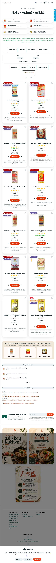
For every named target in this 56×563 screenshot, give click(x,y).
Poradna (25, 512)
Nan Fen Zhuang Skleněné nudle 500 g (41, 143)
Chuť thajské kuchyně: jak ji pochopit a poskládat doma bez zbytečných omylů (20, 396)
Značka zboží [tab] (12, 49)
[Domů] (6, 3)
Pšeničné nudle (37, 19)
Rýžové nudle (11, 19)
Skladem (34, 61)
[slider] (18, 55)
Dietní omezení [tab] (43, 49)
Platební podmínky (13, 516)
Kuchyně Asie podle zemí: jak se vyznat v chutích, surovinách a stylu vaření (20, 393)
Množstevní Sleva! (25, 61)
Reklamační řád (12, 520)
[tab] (26, 78)
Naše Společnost (41, 512)
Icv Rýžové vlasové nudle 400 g (41, 186)
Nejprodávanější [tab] (43, 67)
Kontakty (38, 514)
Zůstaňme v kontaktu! (27, 516)
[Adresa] (28, 537)
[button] (8, 113)
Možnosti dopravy (13, 518)
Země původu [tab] (32, 49)
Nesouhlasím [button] (28, 559)
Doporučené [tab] (14, 67)
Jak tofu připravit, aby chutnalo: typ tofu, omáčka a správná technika (18, 403)
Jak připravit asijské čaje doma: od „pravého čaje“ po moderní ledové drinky (20, 400)
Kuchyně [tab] (22, 49)
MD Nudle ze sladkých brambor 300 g (15, 273)
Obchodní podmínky (13, 514)
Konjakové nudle (12, 31)
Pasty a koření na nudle (40, 31)
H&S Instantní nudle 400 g (41, 273)
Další (27, 382)
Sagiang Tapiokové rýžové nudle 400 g (41, 100)
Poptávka (24, 514)
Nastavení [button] (18, 559)
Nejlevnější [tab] (23, 67)
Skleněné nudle (37, 25)
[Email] (40, 3)
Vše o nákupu (13, 512)
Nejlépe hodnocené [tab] (29, 72)
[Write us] (28, 544)
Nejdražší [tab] (32, 67)
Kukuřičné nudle (12, 25)
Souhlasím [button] (37, 559)
